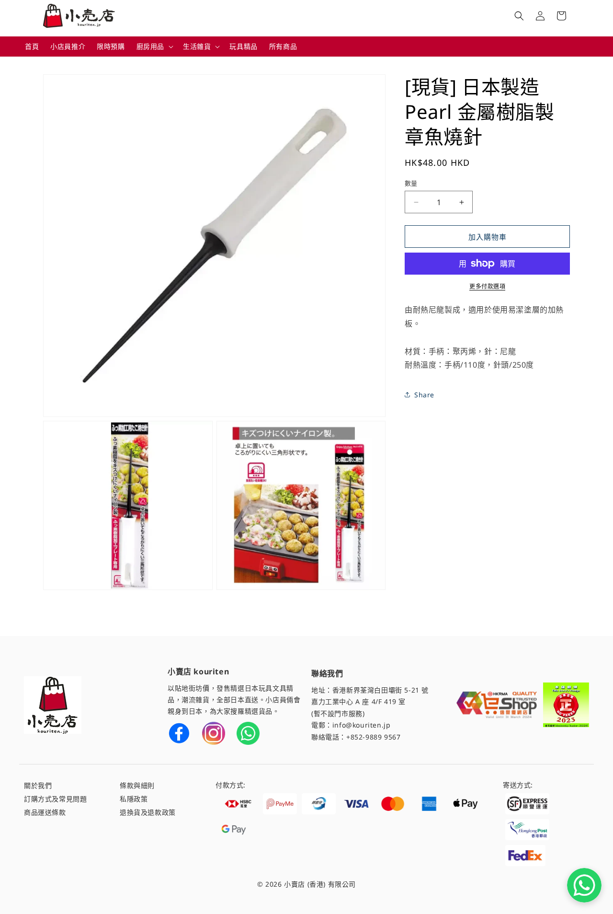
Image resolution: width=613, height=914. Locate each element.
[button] (154, 46)
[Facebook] (179, 733)
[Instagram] (213, 733)
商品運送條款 (45, 812)
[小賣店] (52, 705)
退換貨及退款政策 (148, 812)
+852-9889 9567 (373, 736)
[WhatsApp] (248, 733)
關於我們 (38, 785)
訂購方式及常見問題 (55, 798)
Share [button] (424, 394)
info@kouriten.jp (361, 724)
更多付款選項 (487, 286)
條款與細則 (137, 785)
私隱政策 (134, 798)
